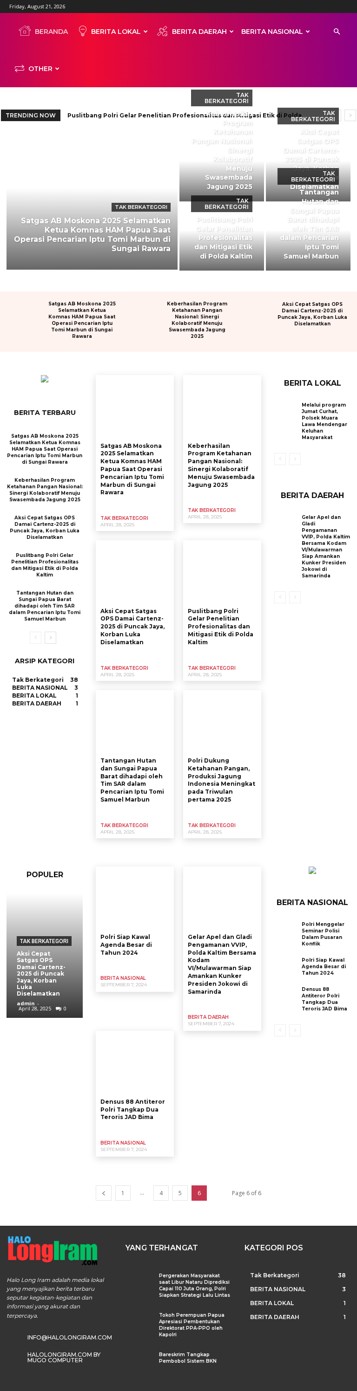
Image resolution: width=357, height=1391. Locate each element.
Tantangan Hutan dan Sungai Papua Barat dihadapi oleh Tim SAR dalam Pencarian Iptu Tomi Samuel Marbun (44, 606)
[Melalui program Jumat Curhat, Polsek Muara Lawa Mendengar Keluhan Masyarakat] (285, 412)
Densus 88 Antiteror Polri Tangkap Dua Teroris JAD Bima (132, 1109)
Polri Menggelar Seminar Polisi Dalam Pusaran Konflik (323, 934)
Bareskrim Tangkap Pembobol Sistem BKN (188, 1358)
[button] (336, 31)
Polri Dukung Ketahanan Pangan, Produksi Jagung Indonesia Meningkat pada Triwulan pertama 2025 (221, 780)
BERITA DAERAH (199, 31)
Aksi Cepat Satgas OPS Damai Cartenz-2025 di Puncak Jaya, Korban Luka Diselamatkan (312, 314)
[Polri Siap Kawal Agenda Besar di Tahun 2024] (135, 898)
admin (26, 1003)
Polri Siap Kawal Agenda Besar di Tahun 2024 (126, 944)
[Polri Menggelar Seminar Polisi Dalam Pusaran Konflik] (285, 931)
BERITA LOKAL (116, 31)
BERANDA (51, 31)
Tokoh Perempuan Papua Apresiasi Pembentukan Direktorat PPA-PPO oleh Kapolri (192, 1325)
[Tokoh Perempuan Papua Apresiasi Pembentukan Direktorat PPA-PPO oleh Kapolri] (139, 1322)
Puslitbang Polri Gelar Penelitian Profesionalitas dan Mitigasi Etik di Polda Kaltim (45, 565)
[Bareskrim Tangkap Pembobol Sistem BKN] (139, 1362)
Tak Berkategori (141, 207)
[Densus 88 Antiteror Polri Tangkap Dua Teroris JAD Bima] (135, 1062)
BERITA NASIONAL (272, 31)
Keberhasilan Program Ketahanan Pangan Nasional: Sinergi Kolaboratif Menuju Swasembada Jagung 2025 (197, 320)
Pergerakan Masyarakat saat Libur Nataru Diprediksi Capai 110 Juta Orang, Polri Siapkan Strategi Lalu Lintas (194, 1285)
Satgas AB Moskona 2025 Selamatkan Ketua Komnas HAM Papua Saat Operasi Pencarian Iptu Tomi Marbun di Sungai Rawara (82, 320)
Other (40, 69)
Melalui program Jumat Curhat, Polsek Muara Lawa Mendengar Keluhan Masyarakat (324, 421)
